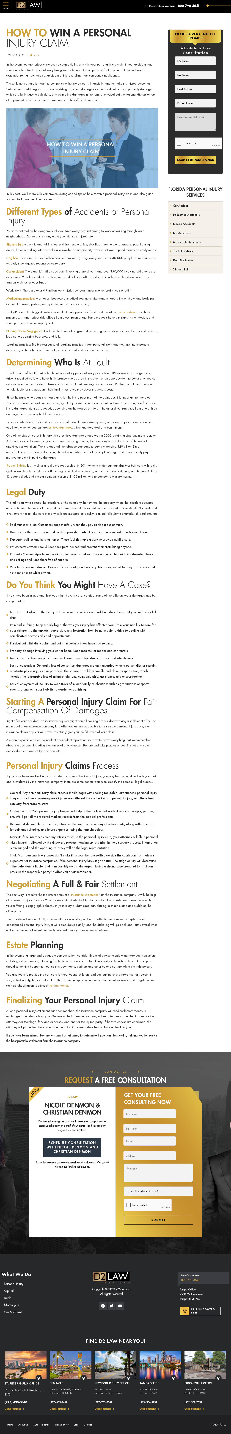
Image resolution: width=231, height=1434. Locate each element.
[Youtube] (120, 1306)
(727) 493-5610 (16, 1402)
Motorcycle (11, 1305)
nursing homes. (59, 985)
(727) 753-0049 (103, 1402)
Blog (76, 1424)
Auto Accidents (41, 1424)
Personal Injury (13, 1283)
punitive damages (60, 427)
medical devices (128, 312)
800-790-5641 (189, 5)
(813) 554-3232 (148, 1402)
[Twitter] (112, 1306)
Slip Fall (9, 1290)
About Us (23, 1424)
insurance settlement (84, 894)
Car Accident (13, 1312)
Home (10, 1424)
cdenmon (33, 55)
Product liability (16, 465)
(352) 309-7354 (193, 1402)
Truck (7, 1298)
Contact (88, 1424)
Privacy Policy (218, 1424)
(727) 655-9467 (58, 1402)
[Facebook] (103, 1306)
